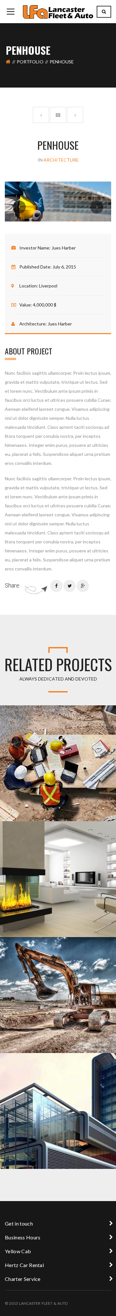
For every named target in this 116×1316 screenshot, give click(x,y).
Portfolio (30, 61)
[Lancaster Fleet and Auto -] (58, 11)
